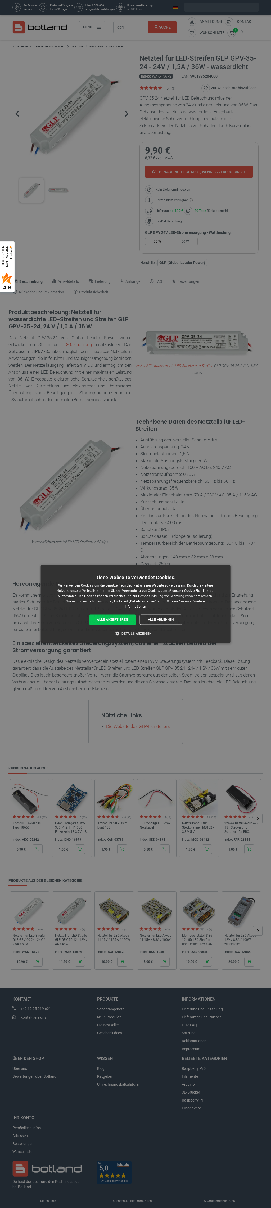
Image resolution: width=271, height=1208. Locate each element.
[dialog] (136, 604)
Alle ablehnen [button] (161, 619)
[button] (135, 633)
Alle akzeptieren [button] (112, 619)
